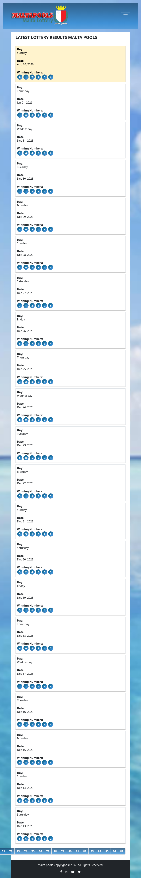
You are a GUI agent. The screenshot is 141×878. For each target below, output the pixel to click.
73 (18, 851)
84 (99, 851)
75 (33, 851)
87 (121, 851)
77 (47, 851)
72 (10, 851)
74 (25, 851)
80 (70, 851)
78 (55, 851)
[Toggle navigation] (125, 15)
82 (84, 851)
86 (114, 851)
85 (107, 851)
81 (77, 851)
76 (40, 851)
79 (62, 851)
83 (92, 851)
